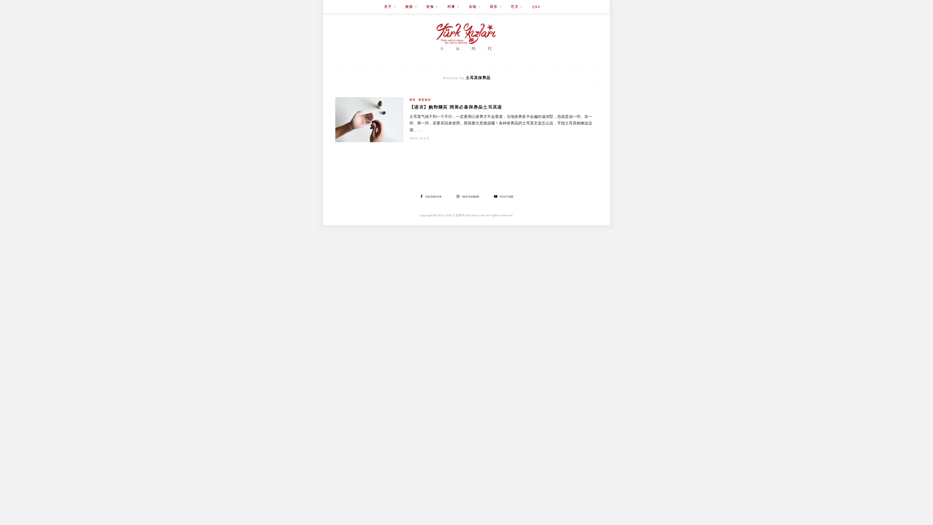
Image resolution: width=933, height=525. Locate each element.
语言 (494, 6)
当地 (472, 6)
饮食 (430, 6)
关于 (388, 6)
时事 (451, 6)
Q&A (536, 6)
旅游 (409, 6)
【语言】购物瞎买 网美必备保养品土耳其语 (455, 107)
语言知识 (424, 99)
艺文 (515, 6)
